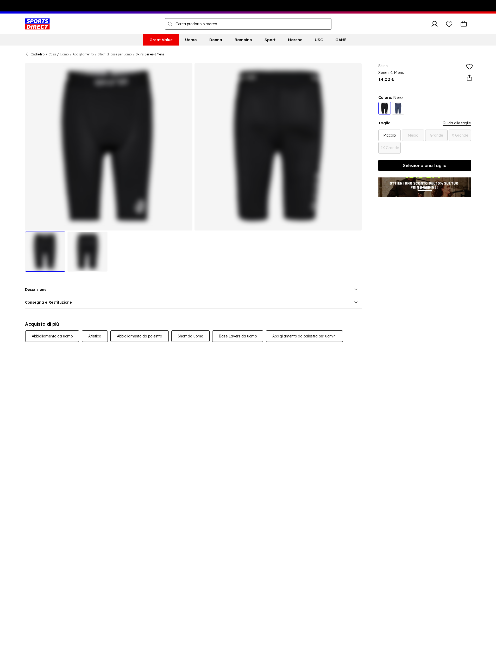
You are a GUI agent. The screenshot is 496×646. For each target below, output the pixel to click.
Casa (52, 54)
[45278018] (398, 108)
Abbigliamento (83, 54)
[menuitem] (161, 40)
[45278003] (384, 108)
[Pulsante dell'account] (434, 24)
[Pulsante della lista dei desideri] (449, 24)
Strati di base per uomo (115, 54)
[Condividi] (469, 78)
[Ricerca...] (170, 24)
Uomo (64, 54)
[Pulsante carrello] (463, 24)
